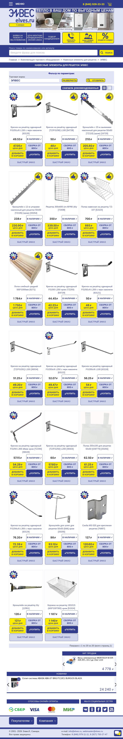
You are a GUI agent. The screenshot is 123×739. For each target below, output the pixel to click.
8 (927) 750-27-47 (98, 734)
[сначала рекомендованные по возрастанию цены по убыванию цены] (80, 88)
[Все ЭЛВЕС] (34, 80)
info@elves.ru (75, 731)
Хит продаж (89, 653)
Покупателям (20, 720)
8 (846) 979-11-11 (80, 734)
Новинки (61, 674)
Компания (46, 720)
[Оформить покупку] (109, 3)
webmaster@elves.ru (93, 731)
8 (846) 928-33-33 (93, 4)
